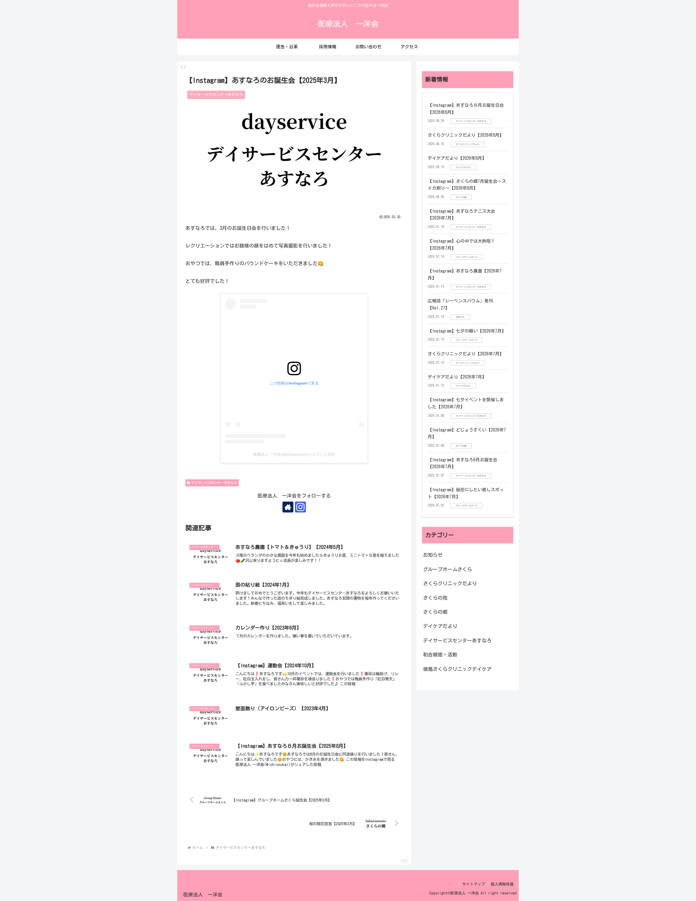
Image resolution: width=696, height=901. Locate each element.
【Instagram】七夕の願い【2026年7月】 (467, 331)
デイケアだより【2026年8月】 (457, 158)
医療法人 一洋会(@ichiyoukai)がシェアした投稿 (294, 454)
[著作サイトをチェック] (287, 507)
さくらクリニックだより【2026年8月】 (466, 135)
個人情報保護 (502, 884)
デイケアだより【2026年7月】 (457, 377)
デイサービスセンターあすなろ (214, 482)
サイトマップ (473, 884)
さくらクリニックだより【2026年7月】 (466, 354)
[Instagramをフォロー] (300, 507)
